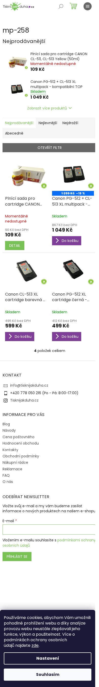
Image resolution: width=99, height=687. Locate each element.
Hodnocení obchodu (21, 443)
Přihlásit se (17, 556)
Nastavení (47, 658)
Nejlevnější (48, 122)
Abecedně (14, 133)
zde (35, 645)
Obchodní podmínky (21, 456)
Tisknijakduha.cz (24, 400)
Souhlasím (47, 674)
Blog (6, 424)
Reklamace (12, 469)
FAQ (6, 475)
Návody (9, 430)
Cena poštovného (19, 436)
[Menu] (87, 6)
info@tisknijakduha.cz (29, 385)
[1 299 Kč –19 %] (73, 175)
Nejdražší (70, 122)
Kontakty (10, 449)
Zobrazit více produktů (47, 108)
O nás (8, 481)
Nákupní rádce (15, 462)
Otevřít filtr (50, 147)
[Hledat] (61, 6)
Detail (14, 245)
